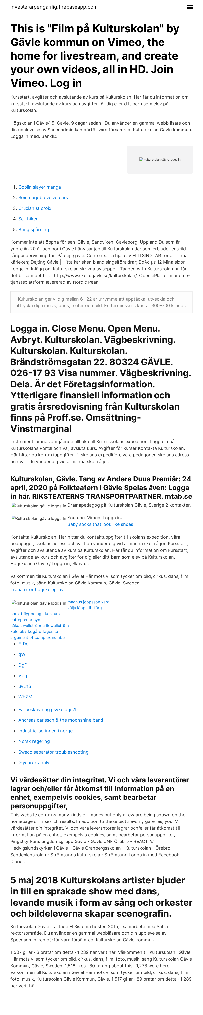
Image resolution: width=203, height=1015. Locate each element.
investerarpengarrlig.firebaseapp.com (54, 6)
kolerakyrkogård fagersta (34, 631)
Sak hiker (28, 218)
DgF (22, 665)
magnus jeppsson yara (88, 601)
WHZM (25, 696)
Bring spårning (33, 229)
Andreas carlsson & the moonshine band (60, 720)
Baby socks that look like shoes (100, 524)
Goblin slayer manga (39, 187)
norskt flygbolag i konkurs (35, 613)
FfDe (23, 643)
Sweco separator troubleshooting (53, 752)
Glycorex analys (34, 762)
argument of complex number (38, 637)
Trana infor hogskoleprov (37, 589)
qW (21, 654)
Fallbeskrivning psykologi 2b (48, 709)
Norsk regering (34, 741)
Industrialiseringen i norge (45, 730)
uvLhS (24, 686)
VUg (22, 675)
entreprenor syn (25, 619)
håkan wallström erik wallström (39, 625)
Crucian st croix (34, 208)
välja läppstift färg (84, 607)
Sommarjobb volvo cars (43, 197)
